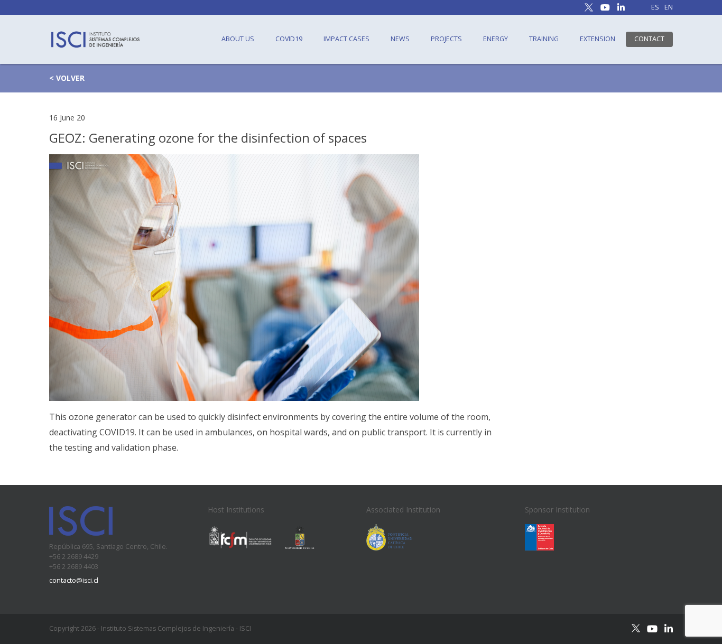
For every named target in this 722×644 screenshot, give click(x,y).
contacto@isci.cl (73, 580)
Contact (649, 38)
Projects (446, 38)
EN (668, 7)
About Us (237, 38)
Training (544, 38)
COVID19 (288, 38)
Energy (495, 38)
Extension (597, 38)
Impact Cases (346, 38)
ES (655, 7)
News (400, 38)
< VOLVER (67, 78)
